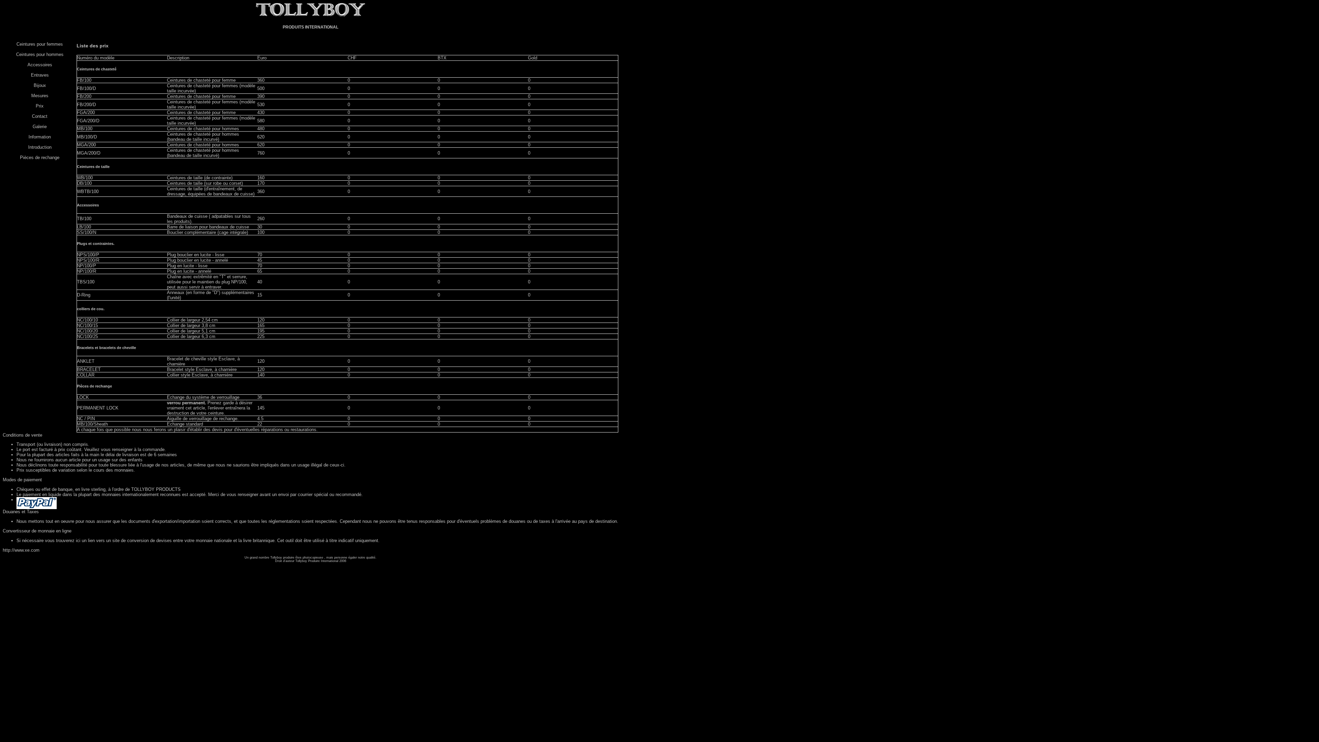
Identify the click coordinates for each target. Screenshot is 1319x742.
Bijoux (40, 85)
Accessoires (39, 64)
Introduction (40, 147)
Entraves (40, 75)
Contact (39, 116)
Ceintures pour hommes (40, 54)
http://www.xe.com (21, 550)
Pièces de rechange (39, 157)
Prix (40, 106)
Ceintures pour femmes (39, 44)
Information (40, 136)
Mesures (39, 95)
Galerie (40, 126)
